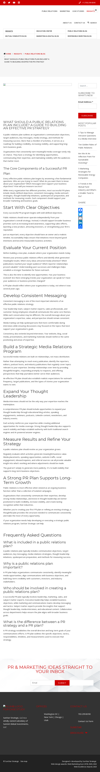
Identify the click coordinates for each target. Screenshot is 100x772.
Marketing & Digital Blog (47, 36)
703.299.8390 (84, 714)
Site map (23, 761)
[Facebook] (87, 210)
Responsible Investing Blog (80, 36)
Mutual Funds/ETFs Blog (16, 36)
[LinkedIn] (87, 222)
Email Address (85, 102)
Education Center (44, 31)
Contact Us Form (85, 721)
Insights (9, 31)
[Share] (87, 227)
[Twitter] (87, 214)
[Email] (87, 218)
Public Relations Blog (77, 31)
